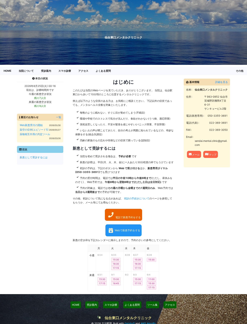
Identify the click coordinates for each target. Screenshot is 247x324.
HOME (75, 304)
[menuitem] (7, 71)
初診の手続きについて (136, 198)
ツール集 (152, 304)
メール (196, 154)
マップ (212, 154)
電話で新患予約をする (128, 217)
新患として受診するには (34, 157)
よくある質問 (132, 304)
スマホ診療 (111, 304)
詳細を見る (221, 81)
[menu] (123, 71)
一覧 (58, 117)
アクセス (170, 304)
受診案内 (92, 304)
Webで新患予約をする (127, 230)
